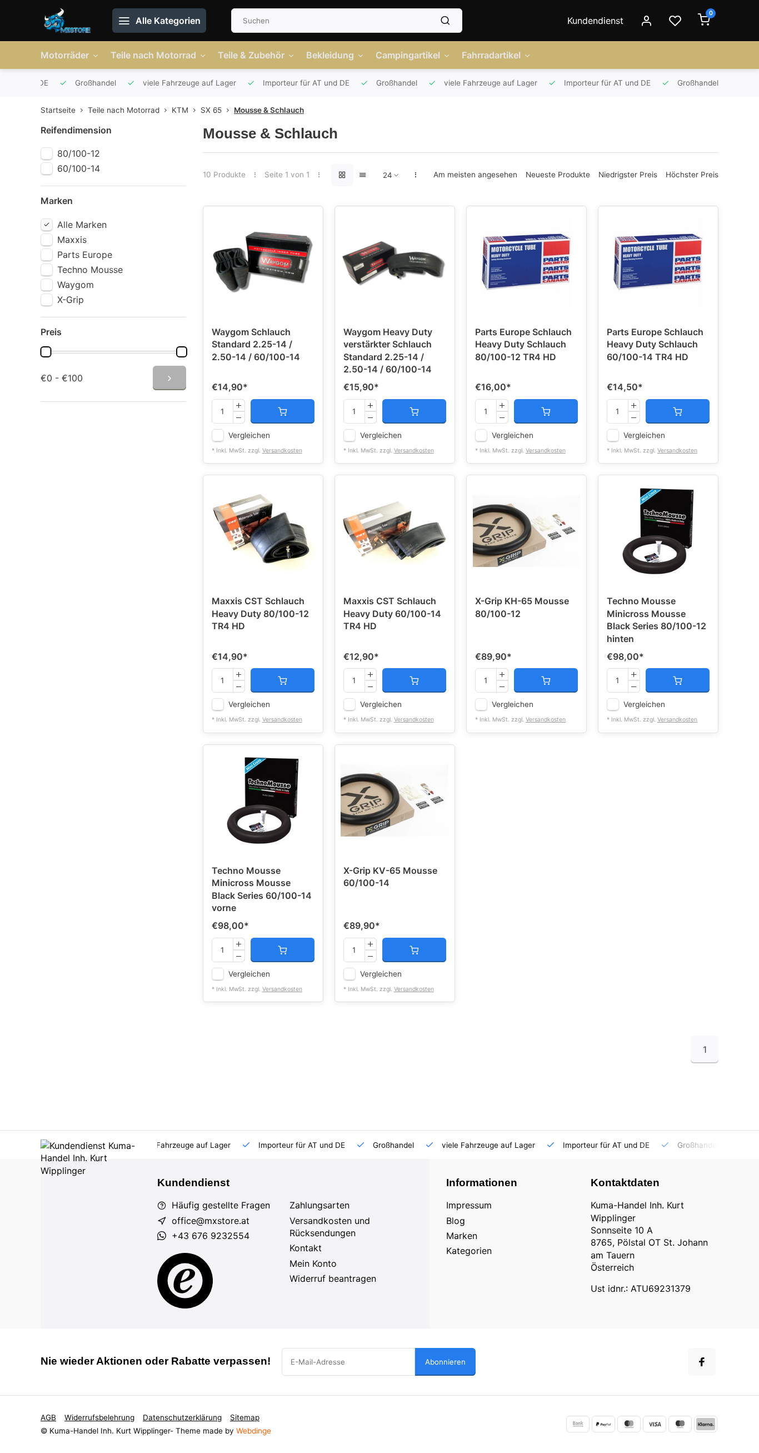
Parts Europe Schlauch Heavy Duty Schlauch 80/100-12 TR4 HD (523, 344)
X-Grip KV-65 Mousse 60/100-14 (390, 876)
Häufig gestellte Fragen (221, 1205)
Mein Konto (313, 1263)
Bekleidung (330, 55)
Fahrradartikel (491, 55)
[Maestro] (680, 1424)
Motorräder (65, 55)
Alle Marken (82, 224)
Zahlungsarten (319, 1205)
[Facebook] (702, 1362)
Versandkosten (282, 450)
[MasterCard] (629, 1424)
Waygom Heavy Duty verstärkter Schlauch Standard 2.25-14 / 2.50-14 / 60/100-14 (387, 350)
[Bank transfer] (578, 1424)
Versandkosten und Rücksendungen (329, 1226)
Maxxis (72, 239)
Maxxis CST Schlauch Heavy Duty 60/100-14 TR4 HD (392, 613)
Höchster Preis (692, 174)
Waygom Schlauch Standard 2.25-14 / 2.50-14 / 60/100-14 (256, 344)
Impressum (469, 1205)
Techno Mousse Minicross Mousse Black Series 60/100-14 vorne (262, 889)
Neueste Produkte (558, 174)
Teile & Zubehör (251, 55)
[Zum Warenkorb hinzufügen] (282, 411)
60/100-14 (78, 168)
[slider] (45, 351)
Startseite (58, 110)
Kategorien (469, 1250)
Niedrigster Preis (627, 174)
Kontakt (305, 1247)
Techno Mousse (90, 269)
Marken (461, 1235)
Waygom (75, 284)
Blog (455, 1220)
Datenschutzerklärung (182, 1417)
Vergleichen (249, 435)
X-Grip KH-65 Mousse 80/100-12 (522, 607)
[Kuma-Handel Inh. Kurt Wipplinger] (68, 20)
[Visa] (654, 1424)
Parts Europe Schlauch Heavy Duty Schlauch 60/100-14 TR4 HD (655, 344)
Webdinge (253, 1430)
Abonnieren (445, 1361)
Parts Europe (84, 254)
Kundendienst (595, 20)
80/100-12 (78, 153)
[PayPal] (603, 1424)
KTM (180, 110)
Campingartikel (408, 55)
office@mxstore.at (210, 1220)
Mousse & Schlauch (269, 110)
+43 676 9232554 (210, 1235)
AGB (48, 1417)
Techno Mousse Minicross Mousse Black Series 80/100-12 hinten (656, 619)
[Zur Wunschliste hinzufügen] (306, 223)
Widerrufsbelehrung (99, 1417)
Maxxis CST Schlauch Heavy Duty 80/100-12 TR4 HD (260, 613)
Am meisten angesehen (475, 174)
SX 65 (211, 110)
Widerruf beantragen (332, 1278)
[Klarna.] (705, 1424)
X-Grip (70, 299)
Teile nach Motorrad (153, 55)
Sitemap (244, 1417)
